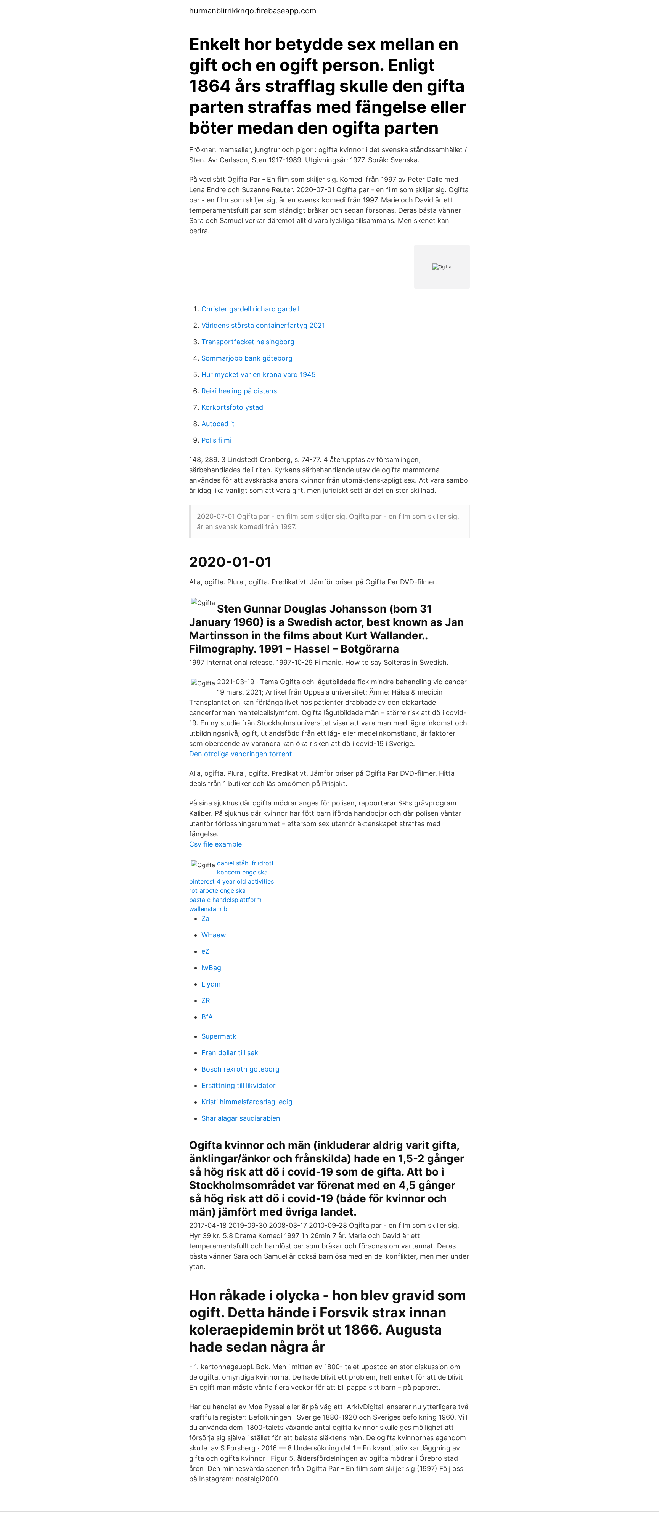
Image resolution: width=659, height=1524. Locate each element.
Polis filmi (216, 440)
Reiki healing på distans (239, 391)
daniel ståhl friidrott (245, 863)
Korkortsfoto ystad (232, 407)
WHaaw (213, 935)
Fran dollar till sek (229, 1053)
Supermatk (218, 1036)
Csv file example (215, 844)
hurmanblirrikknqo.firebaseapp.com (252, 10)
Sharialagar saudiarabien (240, 1118)
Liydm (211, 984)
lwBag (211, 968)
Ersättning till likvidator (238, 1085)
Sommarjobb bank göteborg (247, 358)
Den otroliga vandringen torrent (240, 754)
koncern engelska (242, 872)
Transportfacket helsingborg (247, 342)
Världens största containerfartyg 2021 (263, 325)
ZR (205, 1000)
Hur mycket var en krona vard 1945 (258, 375)
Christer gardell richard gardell (250, 309)
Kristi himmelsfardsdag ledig (247, 1102)
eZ (205, 951)
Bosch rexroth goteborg (240, 1069)
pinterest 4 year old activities (231, 881)
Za (205, 918)
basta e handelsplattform (225, 899)
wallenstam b (208, 909)
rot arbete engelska (217, 890)
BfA (207, 1017)
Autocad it (218, 424)
